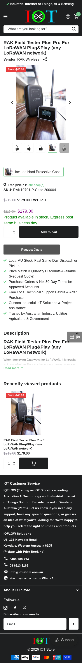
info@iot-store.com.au (26, 572)
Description (16, 333)
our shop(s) (36, 185)
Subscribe (74, 624)
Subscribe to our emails (21, 614)
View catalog (6, 16)
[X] (24, 607)
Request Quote (31, 249)
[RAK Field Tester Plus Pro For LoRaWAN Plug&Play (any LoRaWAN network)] (25, 413)
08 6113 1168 (19, 565)
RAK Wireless (28, 59)
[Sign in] (68, 16)
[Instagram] (5, 608)
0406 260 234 (19, 559)
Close (41, 590)
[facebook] (15, 607)
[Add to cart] (33, 463)
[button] (12, 102)
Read (11, 368)
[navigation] (17, 148)
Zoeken (74, 29)
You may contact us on (34, 578)
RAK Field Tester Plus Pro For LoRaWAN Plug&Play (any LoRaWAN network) (25, 444)
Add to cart (49, 232)
